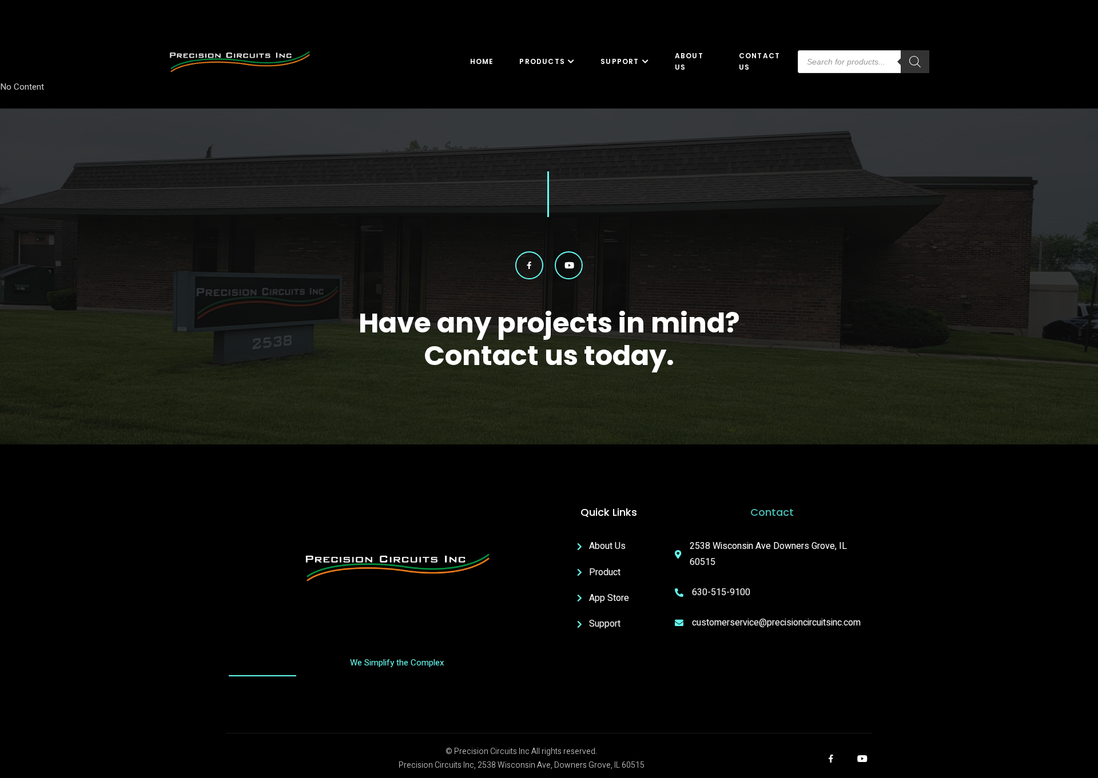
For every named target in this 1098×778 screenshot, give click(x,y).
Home (482, 61)
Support (619, 61)
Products (542, 61)
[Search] (915, 61)
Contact (772, 512)
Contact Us (759, 61)
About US (689, 61)
